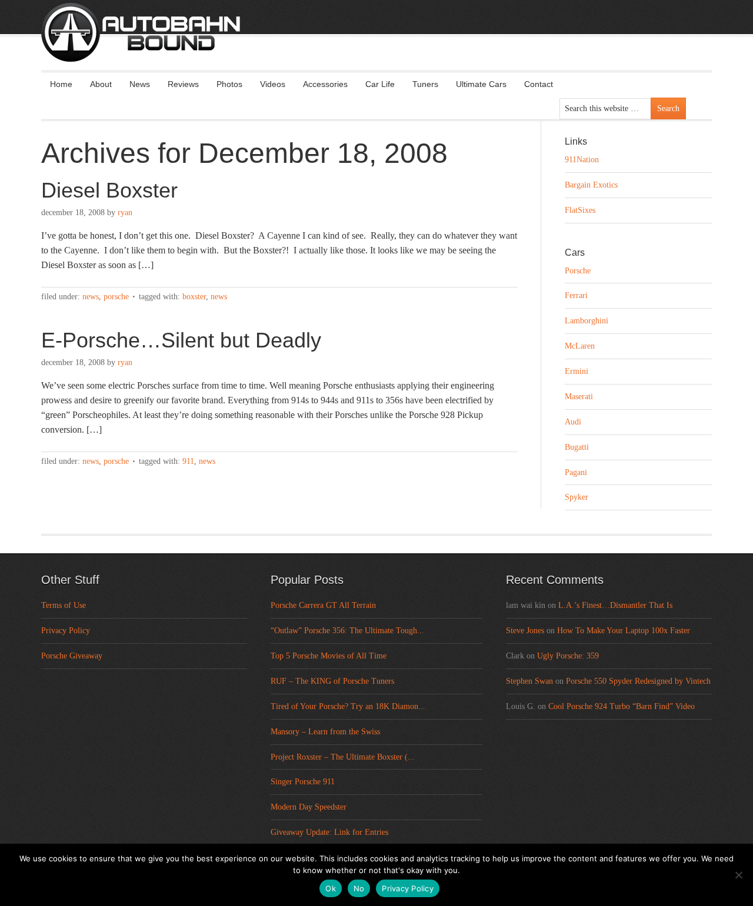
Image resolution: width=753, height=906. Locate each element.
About (101, 84)
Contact (538, 84)
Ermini (576, 371)
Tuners (425, 84)
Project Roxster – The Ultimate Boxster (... (343, 757)
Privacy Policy (65, 630)
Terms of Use (63, 605)
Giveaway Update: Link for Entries (329, 832)
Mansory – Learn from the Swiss (325, 731)
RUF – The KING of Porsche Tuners (332, 681)
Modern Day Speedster (308, 807)
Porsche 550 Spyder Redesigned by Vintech (638, 681)
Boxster (194, 296)
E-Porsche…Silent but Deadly (181, 340)
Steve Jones (525, 630)
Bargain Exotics (591, 184)
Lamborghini (586, 320)
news (219, 296)
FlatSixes (580, 210)
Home (61, 84)
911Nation (582, 159)
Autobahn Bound (395, 42)
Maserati (579, 396)
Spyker (576, 497)
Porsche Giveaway (71, 655)
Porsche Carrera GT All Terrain (323, 605)
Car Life (380, 84)
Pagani (576, 472)
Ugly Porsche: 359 (568, 655)
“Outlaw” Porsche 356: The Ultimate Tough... (347, 630)
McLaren (580, 346)
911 (188, 461)
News (139, 84)
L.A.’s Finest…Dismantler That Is (615, 605)
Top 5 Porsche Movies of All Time (329, 655)
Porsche (116, 296)
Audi (573, 421)
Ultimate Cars (481, 84)
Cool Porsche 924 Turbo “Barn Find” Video (621, 706)
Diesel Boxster (109, 190)
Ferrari (576, 295)
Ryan (125, 212)
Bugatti (577, 447)
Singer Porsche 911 (303, 781)
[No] (738, 875)
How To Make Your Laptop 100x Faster (623, 630)
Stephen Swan (529, 681)
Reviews (183, 84)
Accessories (325, 84)
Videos (272, 84)
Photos (229, 84)
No (359, 888)
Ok (330, 888)
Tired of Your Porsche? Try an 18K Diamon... (348, 706)
